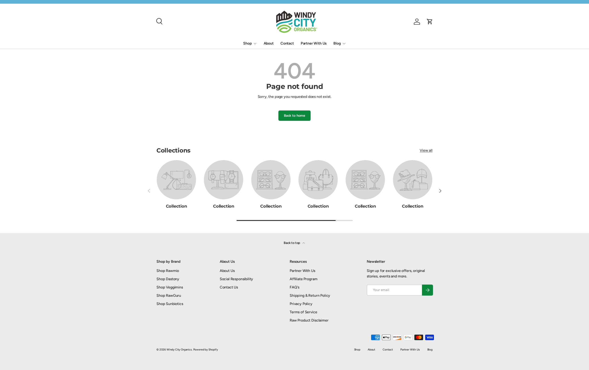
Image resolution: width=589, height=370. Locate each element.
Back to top (292, 243)
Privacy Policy (301, 304)
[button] (430, 22)
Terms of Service (303, 312)
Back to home (294, 115)
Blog (337, 43)
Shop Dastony (167, 279)
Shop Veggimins (169, 287)
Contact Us (229, 287)
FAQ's (294, 287)
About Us (227, 270)
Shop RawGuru (168, 295)
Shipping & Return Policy (310, 295)
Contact (287, 43)
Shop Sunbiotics (169, 304)
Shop (247, 43)
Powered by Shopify (205, 349)
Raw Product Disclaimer (309, 320)
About (269, 43)
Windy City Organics (179, 349)
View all (426, 150)
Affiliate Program (303, 279)
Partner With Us (314, 43)
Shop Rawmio (167, 270)
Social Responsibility (236, 279)
